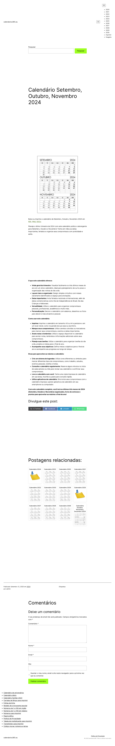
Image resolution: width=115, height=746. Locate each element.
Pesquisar (32, 47)
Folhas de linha (9, 703)
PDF (29, 222)
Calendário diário (10, 695)
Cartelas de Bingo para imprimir (16, 700)
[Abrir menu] (98, 21)
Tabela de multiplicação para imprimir (18, 721)
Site (29, 664)
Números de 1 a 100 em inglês (15, 708)
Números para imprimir (12, 713)
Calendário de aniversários (14, 693)
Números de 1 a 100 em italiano (15, 711)
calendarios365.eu (11, 22)
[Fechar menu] (104, 5)
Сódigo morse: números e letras (16, 726)
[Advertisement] (57, 67)
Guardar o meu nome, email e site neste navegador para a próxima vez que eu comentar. (57, 674)
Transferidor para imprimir (14, 724)
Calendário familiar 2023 (13, 698)
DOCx (39, 222)
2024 (28, 587)
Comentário (33, 624)
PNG (34, 222)
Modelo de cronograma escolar (15, 706)
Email (31, 655)
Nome (31, 646)
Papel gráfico (9, 716)
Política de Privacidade (12, 719)
